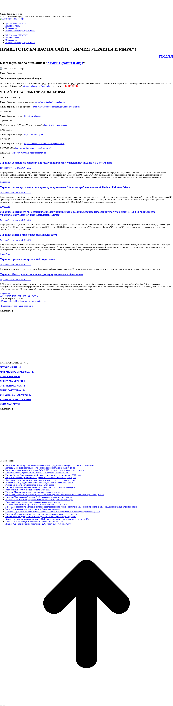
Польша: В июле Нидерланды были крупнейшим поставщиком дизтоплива (40, 468)
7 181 (12, 296)
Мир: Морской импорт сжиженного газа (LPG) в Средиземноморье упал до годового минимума (49, 465)
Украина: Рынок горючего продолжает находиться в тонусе (32, 502)
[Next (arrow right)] (4, 705)
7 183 (22, 296)
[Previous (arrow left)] (1, 705)
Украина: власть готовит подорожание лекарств (28, 234)
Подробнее (5, 182)
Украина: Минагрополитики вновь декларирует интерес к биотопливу (41, 274)
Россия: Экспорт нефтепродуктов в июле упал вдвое (29, 485)
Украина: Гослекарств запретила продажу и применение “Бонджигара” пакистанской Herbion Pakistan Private (65, 187)
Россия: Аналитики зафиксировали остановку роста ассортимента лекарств (40, 487)
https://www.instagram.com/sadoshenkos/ (32, 148)
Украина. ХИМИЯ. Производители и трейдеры (23, 301)
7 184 (27, 296)
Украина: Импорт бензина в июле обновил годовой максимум (34, 492)
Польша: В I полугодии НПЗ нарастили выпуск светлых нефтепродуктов (39, 482)
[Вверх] (86, 700)
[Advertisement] (49, 6)
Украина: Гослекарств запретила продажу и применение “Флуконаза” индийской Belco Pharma (56, 162)
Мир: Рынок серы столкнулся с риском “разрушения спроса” (33, 509)
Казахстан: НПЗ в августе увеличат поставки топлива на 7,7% (34, 521)
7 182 (17, 296)
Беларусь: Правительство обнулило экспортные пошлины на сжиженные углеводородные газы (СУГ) (52, 512)
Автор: (15, 168)
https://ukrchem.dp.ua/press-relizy (37, 86)
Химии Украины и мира (65, 63)
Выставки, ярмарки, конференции (17, 306)
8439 (34, 296)
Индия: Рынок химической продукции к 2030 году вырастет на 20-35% (38, 524)
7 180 (7, 296)
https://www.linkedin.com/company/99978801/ (44, 143)
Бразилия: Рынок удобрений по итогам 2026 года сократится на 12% (37, 473)
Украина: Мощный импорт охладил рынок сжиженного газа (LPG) (36, 504)
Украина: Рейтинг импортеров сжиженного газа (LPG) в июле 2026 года (39, 499)
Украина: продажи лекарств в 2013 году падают (28, 259)
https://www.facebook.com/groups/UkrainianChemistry (56, 107)
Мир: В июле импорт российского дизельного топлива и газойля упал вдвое (40, 477)
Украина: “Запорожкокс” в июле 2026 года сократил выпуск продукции (38, 497)
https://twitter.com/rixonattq (55, 125)
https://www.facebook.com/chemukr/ (50, 102)
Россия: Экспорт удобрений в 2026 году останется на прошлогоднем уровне (40, 516)
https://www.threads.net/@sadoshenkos (29, 153)
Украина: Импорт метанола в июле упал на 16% (27, 490)
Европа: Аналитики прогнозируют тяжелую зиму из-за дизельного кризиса (40, 480)
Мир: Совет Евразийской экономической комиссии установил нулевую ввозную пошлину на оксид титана (54, 494)
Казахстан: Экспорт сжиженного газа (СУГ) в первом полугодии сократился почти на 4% (47, 519)
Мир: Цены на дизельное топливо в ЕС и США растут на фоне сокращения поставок (44, 470)
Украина (4, 168)
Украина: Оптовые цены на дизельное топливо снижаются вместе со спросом (41, 514)
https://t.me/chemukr (33, 116)
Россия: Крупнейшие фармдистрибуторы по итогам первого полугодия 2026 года (43, 475)
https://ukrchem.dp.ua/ (33, 134)
